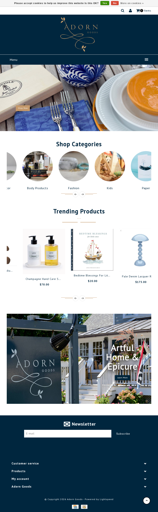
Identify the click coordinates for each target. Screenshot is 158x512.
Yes (105, 3)
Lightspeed (106, 499)
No (115, 3)
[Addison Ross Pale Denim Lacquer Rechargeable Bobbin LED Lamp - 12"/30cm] (127, 250)
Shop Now (23, 108)
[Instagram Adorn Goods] (83, 443)
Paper (133, 188)
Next (152, 98)
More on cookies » (132, 3)
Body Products (24, 188)
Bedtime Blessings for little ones (83, 275)
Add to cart (18, 267)
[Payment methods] (75, 506)
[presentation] (76, 194)
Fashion (61, 188)
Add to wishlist (26, 267)
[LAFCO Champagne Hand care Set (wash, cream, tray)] (31, 251)
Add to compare (35, 267)
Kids (97, 188)
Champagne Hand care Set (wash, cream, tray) (44, 279)
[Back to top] (146, 500)
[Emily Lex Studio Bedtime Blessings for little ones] (79, 250)
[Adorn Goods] (79, 35)
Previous (6, 98)
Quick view (44, 267)
